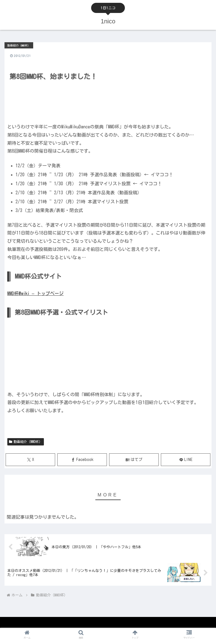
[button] (199, 602)
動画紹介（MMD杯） (28, 441)
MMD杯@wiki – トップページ (35, 293)
